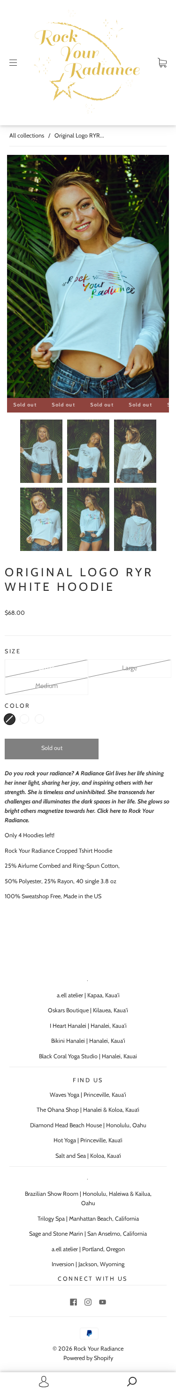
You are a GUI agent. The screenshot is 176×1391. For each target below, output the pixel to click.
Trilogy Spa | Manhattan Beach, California (88, 1218)
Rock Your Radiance (98, 1348)
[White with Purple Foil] (39, 719)
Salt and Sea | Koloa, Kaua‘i (88, 1155)
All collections (26, 135)
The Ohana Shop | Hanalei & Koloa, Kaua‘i (88, 1109)
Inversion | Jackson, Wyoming (88, 1264)
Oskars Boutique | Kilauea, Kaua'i (88, 1010)
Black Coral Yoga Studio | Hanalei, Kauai (88, 1056)
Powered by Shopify (88, 1357)
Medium (46, 685)
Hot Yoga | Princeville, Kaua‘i (88, 1140)
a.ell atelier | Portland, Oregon (88, 1249)
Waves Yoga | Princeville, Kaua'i (88, 1094)
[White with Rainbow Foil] (9, 719)
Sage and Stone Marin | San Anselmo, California (88, 1233)
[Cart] (162, 62)
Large (129, 668)
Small (46, 668)
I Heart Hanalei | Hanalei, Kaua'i (88, 1025)
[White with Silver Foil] (24, 719)
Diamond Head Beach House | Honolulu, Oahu (88, 1125)
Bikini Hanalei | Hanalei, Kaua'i (88, 1040)
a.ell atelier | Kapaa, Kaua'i (88, 995)
